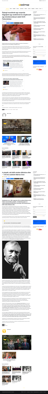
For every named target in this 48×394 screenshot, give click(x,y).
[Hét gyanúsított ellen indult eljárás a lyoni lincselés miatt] (6, 163)
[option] (16, 126)
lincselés (11, 109)
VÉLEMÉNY (14, 8)
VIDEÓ (40, 8)
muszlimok (14, 109)
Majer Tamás (9, 113)
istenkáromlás (6, 109)
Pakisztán (17, 109)
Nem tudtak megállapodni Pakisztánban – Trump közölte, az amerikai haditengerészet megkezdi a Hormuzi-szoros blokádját (16, 157)
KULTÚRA (29, 8)
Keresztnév (34, 53)
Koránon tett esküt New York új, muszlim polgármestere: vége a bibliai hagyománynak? (26, 167)
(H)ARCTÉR (7, 8)
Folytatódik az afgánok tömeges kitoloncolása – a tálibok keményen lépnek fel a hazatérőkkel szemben (6, 157)
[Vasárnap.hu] (24, 5)
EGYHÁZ (17, 8)
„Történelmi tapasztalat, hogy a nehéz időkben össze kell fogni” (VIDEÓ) (11, 126)
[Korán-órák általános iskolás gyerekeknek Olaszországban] (16, 163)
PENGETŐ (26, 8)
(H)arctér (5, 123)
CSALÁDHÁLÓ (21, 8)
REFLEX (11, 8)
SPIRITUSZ (37, 8)
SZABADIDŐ (32, 8)
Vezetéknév (34, 51)
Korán (9, 109)
